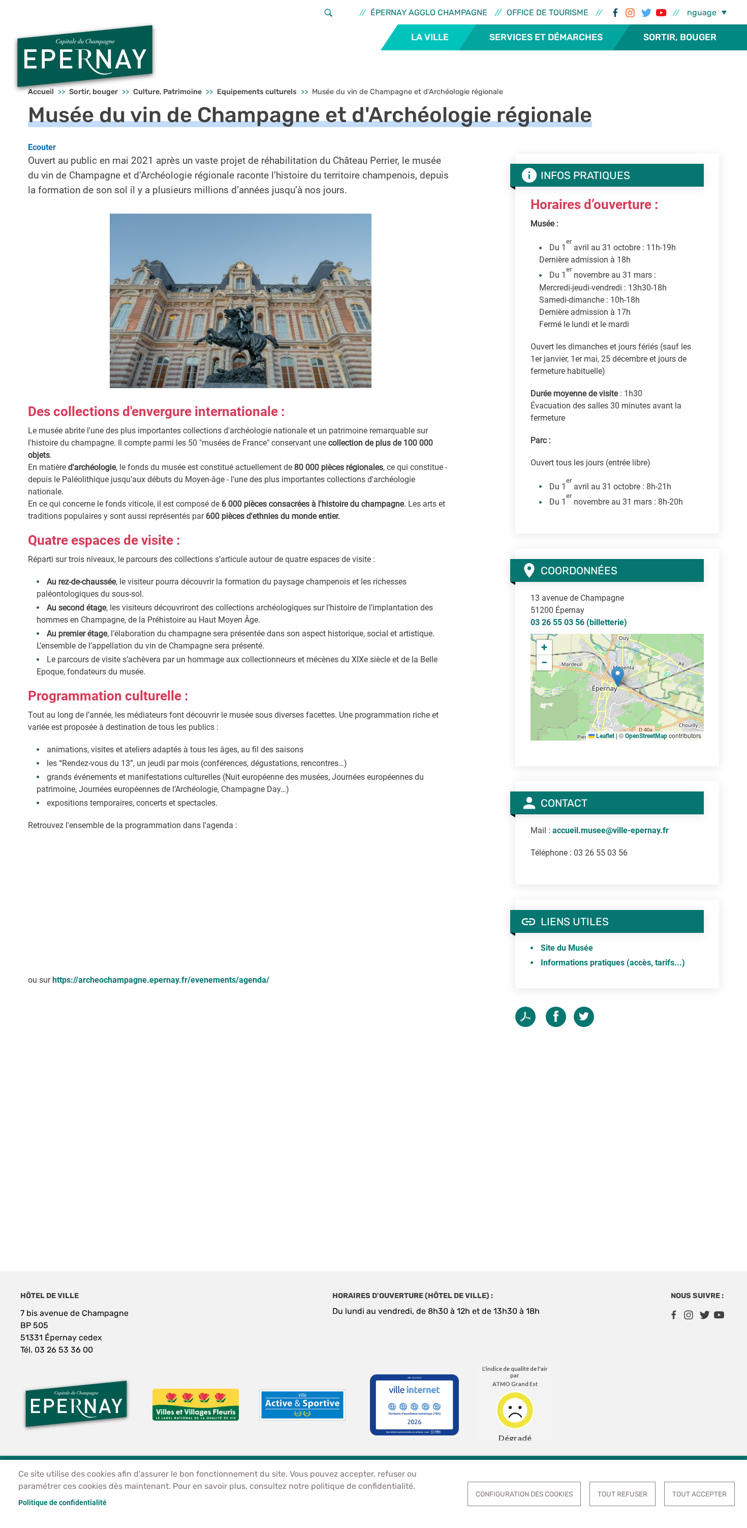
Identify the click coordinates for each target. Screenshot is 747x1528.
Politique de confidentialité (62, 1502)
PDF (525, 1017)
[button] (240, 300)
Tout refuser (622, 1494)
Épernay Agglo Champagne (428, 12)
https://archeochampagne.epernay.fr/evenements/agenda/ (160, 980)
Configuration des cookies (524, 1494)
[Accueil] (85, 57)
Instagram (630, 12)
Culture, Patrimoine (167, 91)
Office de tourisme (547, 12)
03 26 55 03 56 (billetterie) (579, 622)
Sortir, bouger (680, 37)
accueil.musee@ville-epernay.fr (610, 830)
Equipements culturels (257, 91)
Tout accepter (699, 1494)
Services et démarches (546, 37)
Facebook (614, 12)
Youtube (660, 12)
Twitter (645, 12)
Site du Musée (567, 948)
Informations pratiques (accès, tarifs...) (613, 962)
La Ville (430, 37)
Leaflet (604, 736)
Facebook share (556, 1017)
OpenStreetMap (646, 736)
